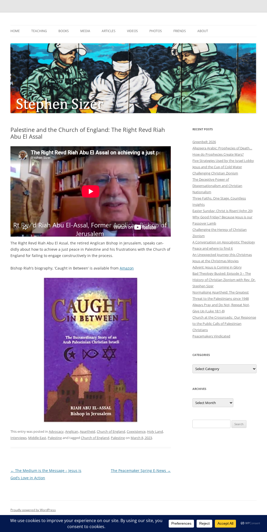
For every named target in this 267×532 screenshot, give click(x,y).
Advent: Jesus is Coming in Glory (217, 267)
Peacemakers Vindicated (211, 336)
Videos (132, 31)
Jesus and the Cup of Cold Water (217, 167)
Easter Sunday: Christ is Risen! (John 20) (222, 210)
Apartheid (87, 431)
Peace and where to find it (212, 248)
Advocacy (56, 431)
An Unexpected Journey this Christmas (222, 254)
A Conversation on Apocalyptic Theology (223, 242)
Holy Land (155, 431)
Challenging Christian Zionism (215, 173)
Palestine (55, 437)
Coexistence (136, 431)
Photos (155, 31)
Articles (109, 31)
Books (63, 31)
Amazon (127, 268)
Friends (179, 31)
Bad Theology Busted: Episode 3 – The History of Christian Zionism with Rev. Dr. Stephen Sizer (224, 279)
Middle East (37, 437)
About (202, 31)
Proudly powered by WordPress (33, 510)
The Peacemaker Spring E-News (141, 470)
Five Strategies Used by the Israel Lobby (223, 160)
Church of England (111, 431)
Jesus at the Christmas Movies (215, 261)
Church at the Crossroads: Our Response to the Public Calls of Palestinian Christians (224, 323)
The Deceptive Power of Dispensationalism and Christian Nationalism (217, 185)
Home (15, 31)
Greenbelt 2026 (204, 141)
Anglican (71, 431)
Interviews (18, 437)
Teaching (39, 31)
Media (85, 31)
